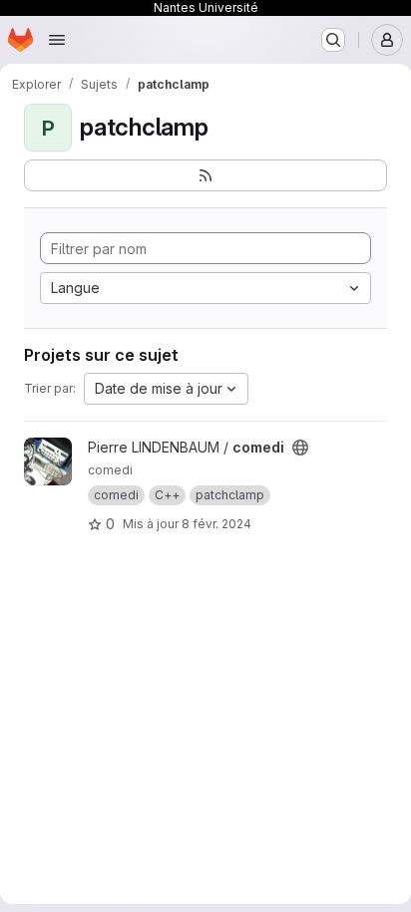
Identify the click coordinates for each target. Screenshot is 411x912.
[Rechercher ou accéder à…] (333, 40)
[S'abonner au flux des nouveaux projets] (205, 175)
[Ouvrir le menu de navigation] (57, 40)
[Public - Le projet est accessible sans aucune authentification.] (300, 448)
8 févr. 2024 (216, 523)
